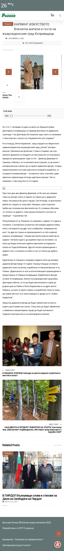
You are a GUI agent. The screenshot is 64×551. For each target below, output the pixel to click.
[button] (7, 85)
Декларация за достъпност (16, 545)
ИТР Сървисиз (26, 528)
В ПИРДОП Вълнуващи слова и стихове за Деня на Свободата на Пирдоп (29, 497)
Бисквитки (7, 539)
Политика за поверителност (29, 539)
